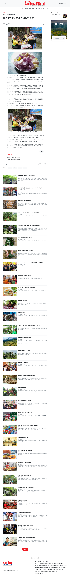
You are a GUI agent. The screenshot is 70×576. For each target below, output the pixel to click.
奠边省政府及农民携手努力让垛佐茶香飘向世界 (28, 213)
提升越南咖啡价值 (22, 387)
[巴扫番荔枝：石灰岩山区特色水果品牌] (10, 179)
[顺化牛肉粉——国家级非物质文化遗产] (10, 291)
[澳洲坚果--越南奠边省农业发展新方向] (10, 379)
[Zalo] (4, 24)
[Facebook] (6, 24)
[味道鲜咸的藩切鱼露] (10, 504)
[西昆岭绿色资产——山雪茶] (10, 354)
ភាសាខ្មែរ (65, 3)
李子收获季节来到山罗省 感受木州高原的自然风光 (29, 225)
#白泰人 (19, 167)
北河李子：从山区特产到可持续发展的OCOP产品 (29, 325)
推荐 (4, 173)
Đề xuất (53, 12)
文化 (39, 8)
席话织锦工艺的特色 (22, 300)
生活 (41, 8)
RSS (47, 561)
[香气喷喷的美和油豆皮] (10, 441)
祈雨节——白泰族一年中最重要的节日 (14, 157)
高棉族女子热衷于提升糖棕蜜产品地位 (26, 537)
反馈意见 (39, 561)
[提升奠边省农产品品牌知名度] (10, 341)
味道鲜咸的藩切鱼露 (22, 500)
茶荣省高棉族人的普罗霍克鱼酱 (25, 450)
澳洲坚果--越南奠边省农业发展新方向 (26, 375)
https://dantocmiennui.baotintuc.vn (56, 569)
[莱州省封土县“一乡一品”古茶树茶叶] (10, 491)
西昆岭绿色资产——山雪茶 (24, 350)
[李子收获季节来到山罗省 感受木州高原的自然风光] (10, 229)
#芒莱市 (14, 167)
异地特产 (47, 8)
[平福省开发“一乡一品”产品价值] (10, 416)
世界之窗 (33, 8)
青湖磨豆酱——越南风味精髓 (24, 462)
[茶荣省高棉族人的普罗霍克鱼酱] (10, 454)
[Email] (39, 24)
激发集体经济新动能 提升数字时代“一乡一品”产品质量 (30, 188)
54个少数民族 (26, 8)
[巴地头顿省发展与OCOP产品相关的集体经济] (10, 429)
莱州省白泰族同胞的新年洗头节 (13, 159)
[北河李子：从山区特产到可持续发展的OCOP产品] (10, 329)
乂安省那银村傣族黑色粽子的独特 (25, 238)
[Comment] (46, 24)
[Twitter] (9, 24)
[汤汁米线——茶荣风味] (10, 366)
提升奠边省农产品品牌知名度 (24, 337)
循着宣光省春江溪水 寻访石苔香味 (25, 250)
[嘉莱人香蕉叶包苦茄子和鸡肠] (10, 404)
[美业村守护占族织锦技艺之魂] (10, 279)
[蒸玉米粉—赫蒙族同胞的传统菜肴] (10, 529)
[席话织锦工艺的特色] (10, 304)
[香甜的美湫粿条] (10, 316)
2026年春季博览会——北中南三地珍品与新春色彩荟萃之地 (31, 263)
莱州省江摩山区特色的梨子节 (24, 475)
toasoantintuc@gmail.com (43, 569)
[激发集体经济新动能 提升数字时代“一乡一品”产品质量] (10, 191)
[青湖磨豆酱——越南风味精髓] (10, 466)
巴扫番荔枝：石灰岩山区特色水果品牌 (26, 175)
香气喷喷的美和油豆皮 (23, 437)
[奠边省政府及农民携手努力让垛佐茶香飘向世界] (10, 216)
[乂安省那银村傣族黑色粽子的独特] (10, 241)
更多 (25, 549)
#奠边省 (10, 167)
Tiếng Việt (61, 3)
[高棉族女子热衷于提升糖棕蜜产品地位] (10, 541)
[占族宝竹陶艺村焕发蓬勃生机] (10, 204)
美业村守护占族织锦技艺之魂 (24, 275)
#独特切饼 (25, 167)
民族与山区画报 (35, 3)
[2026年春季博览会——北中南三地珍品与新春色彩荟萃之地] (10, 266)
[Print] (41, 24)
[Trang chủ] (22, 8)
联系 (43, 561)
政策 (30, 8)
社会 (36, 8)
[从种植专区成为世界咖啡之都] (10, 516)
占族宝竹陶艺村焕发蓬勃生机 (24, 200)
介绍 (35, 561)
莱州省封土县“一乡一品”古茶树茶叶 (26, 487)
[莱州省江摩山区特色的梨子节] (10, 479)
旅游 (44, 8)
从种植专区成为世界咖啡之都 (24, 512)
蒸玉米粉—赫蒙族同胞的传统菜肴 (25, 525)
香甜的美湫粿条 (21, 312)
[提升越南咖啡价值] (10, 391)
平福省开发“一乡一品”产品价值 (25, 412)
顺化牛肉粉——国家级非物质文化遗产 (26, 288)
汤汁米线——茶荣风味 (23, 362)
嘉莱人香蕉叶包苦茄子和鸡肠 (24, 400)
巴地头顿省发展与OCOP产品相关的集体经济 (28, 425)
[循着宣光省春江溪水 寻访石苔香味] (10, 254)
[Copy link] (44, 24)
